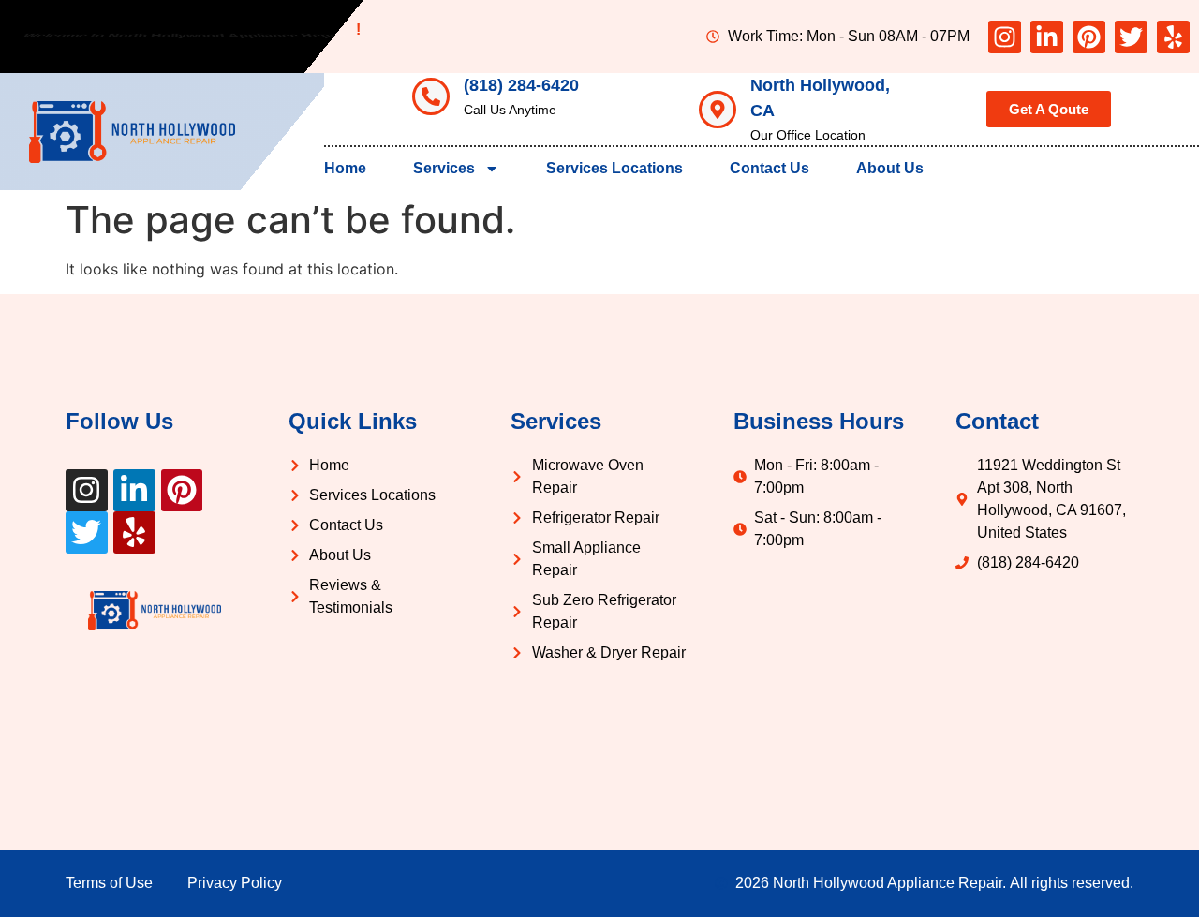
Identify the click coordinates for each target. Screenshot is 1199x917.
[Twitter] (1131, 37)
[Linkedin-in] (1046, 37)
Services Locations (614, 168)
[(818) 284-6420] (431, 96)
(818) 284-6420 (521, 85)
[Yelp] (1173, 37)
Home (345, 168)
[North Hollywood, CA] (717, 109)
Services (444, 168)
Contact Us (769, 168)
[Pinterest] (1089, 37)
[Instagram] (1004, 37)
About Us (890, 168)
